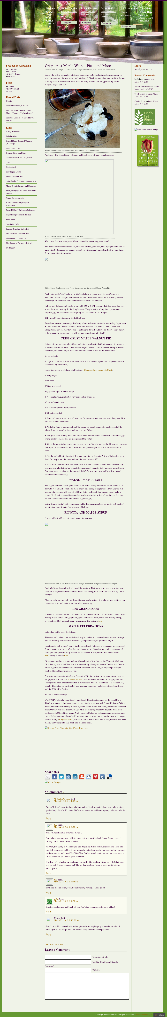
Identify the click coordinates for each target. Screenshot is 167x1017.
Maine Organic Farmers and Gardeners (21, 186)
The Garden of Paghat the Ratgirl (18, 243)
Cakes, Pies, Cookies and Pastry (99, 70)
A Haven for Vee (75, 679)
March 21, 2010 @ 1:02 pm (66, 800)
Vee (55, 824)
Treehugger (10, 247)
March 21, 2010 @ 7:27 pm (66, 901)
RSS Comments (13, 89)
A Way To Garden (13, 131)
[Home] (22, 14)
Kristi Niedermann (14, 74)
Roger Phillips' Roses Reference (18, 214)
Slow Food (10, 219)
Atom (9, 91)
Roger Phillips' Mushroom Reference (20, 210)
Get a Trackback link (54, 944)
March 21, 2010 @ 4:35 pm (66, 881)
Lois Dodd (11, 76)
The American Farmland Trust (17, 233)
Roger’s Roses (65, 719)
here (100, 620)
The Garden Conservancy (16, 238)
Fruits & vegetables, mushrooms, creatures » (108, 14)
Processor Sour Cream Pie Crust (98, 369)
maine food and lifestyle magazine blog (21, 181)
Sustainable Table (12, 224)
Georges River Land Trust (16, 152)
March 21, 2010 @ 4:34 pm (66, 826)
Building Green (12, 136)
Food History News (14, 148)
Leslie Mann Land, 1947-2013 (18, 105)
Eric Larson (11, 71)
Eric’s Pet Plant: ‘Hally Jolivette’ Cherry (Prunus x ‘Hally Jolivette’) (19, 111)
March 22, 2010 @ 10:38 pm (66, 920)
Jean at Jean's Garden (143, 86)
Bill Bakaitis (12, 69)
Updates (9, 101)
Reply (48, 818)
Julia (56, 898)
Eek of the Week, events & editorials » (146, 17)
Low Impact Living (13, 171)
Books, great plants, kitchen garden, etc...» (69, 14)
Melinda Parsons (62, 798)
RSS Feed (11, 86)
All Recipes (79, 70)
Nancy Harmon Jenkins (15, 198)
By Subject (139, 69)
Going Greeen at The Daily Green (19, 157)
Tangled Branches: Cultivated (17, 228)
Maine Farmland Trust (14, 176)
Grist (8, 162)
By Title (149, 69)
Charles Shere (140, 101)
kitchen (85, 70)
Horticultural (11, 167)
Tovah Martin (140, 93)
